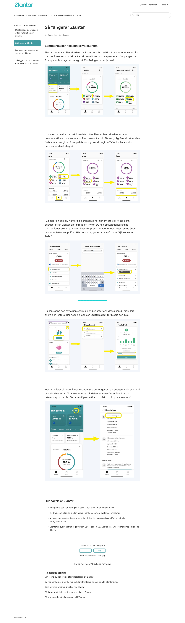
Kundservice (19, 15)
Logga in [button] (164, 5)
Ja (85, 550)
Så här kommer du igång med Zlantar (65, 15)
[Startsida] (23, 4)
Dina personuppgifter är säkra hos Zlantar (26, 52)
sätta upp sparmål (76, 311)
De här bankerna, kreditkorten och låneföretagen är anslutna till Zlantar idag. (81, 582)
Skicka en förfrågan (148, 5)
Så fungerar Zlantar (24, 43)
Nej (99, 550)
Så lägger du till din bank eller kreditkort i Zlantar (27, 62)
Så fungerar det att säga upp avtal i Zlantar (65, 597)
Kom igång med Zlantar (37, 15)
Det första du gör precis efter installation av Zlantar (26, 33)
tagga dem (72, 228)
